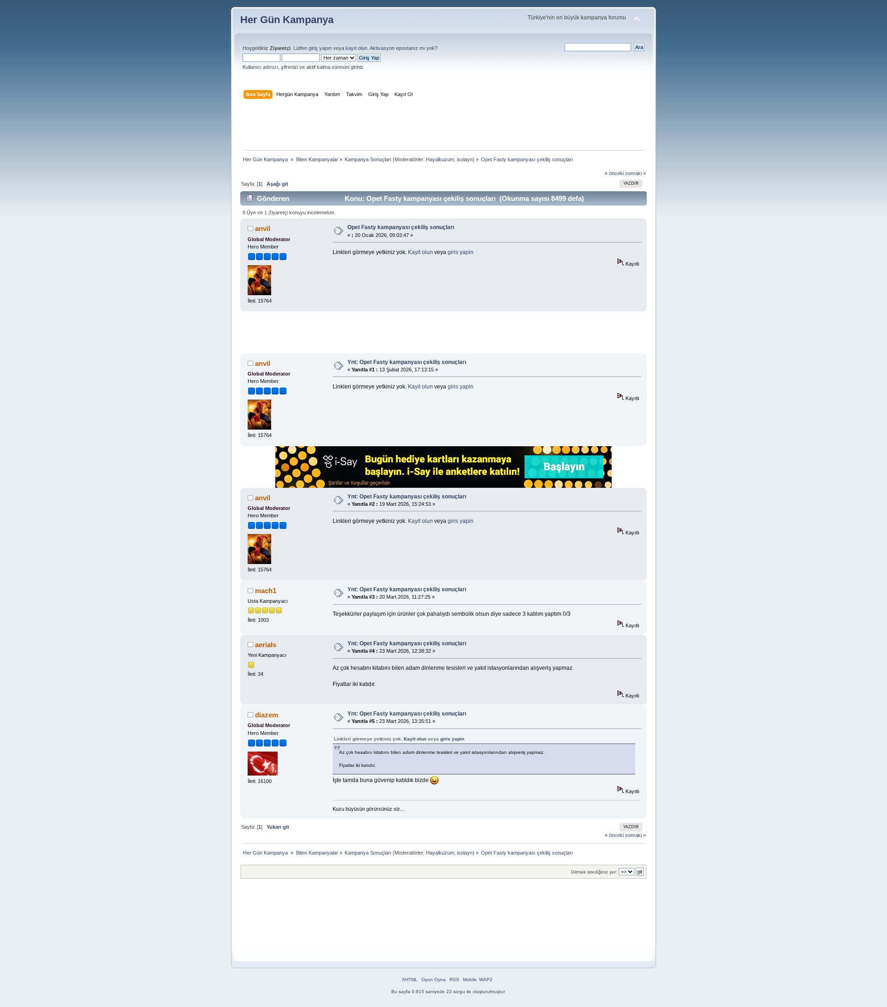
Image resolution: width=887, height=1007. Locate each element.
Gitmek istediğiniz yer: (594, 871)
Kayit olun (420, 252)
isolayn (465, 159)
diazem (266, 715)
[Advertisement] (443, 126)
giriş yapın (320, 48)
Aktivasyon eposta (390, 48)
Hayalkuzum (440, 159)
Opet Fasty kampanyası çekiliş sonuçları (400, 227)
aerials (265, 645)
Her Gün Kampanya (287, 19)
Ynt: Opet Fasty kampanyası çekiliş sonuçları (406, 362)
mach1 (265, 590)
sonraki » (635, 173)
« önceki (614, 173)
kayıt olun (356, 48)
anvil (262, 228)
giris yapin (461, 252)
